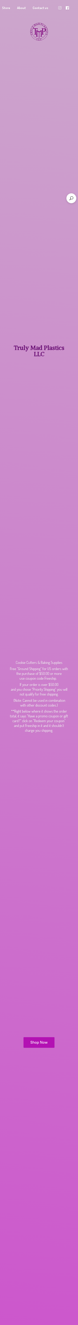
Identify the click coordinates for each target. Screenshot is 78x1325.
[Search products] (71, 198)
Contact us (40, 8)
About (21, 8)
